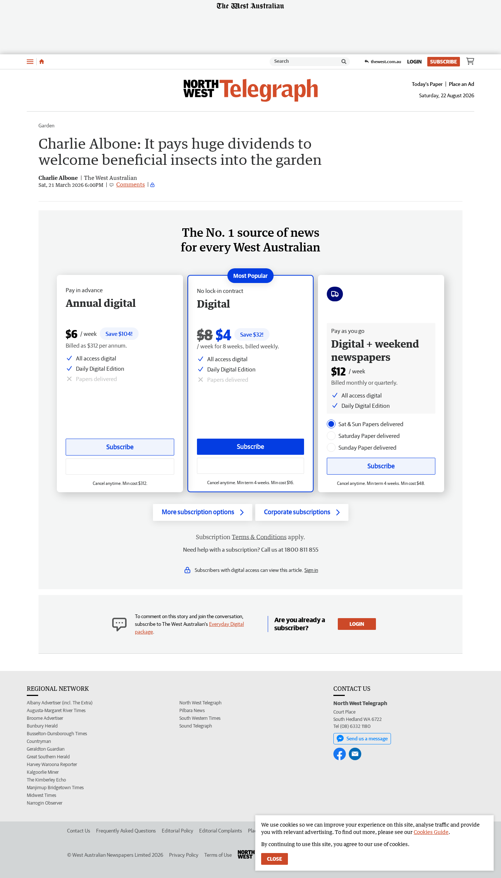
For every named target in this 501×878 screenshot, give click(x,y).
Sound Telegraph (195, 726)
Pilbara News (192, 710)
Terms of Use (218, 855)
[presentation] (331, 424)
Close (274, 859)
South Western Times (199, 718)
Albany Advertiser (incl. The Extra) (59, 702)
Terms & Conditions (259, 537)
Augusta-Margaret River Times (56, 710)
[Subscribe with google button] (250, 466)
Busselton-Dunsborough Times (57, 733)
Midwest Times (41, 795)
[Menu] (30, 61)
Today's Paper (427, 84)
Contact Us (78, 831)
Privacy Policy (183, 855)
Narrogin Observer (44, 803)
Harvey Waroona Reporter (52, 764)
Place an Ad (461, 84)
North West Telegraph (200, 702)
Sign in (311, 570)
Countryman (39, 741)
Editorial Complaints (220, 831)
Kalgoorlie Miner (43, 772)
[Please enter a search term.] (344, 61)
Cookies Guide (431, 832)
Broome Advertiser (45, 718)
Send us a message (367, 738)
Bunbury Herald (42, 726)
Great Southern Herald (48, 756)
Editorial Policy (177, 831)
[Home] (41, 61)
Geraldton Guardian (46, 749)
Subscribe (443, 62)
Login (414, 62)
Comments (130, 184)
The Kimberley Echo (46, 780)
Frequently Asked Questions (126, 831)
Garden (46, 125)
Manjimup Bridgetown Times (55, 787)
